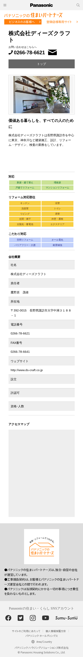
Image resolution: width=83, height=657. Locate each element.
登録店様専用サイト (59, 22)
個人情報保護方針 (56, 631)
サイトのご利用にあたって (26, 631)
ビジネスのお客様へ (22, 22)
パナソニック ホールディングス (41, 635)
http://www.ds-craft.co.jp (27, 370)
